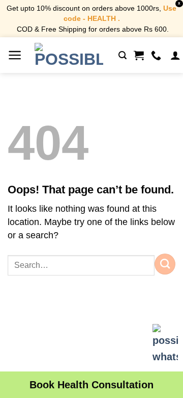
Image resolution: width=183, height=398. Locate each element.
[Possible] (69, 55)
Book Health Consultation (91, 384)
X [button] (179, 3)
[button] (15, 55)
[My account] (175, 55)
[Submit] (165, 264)
